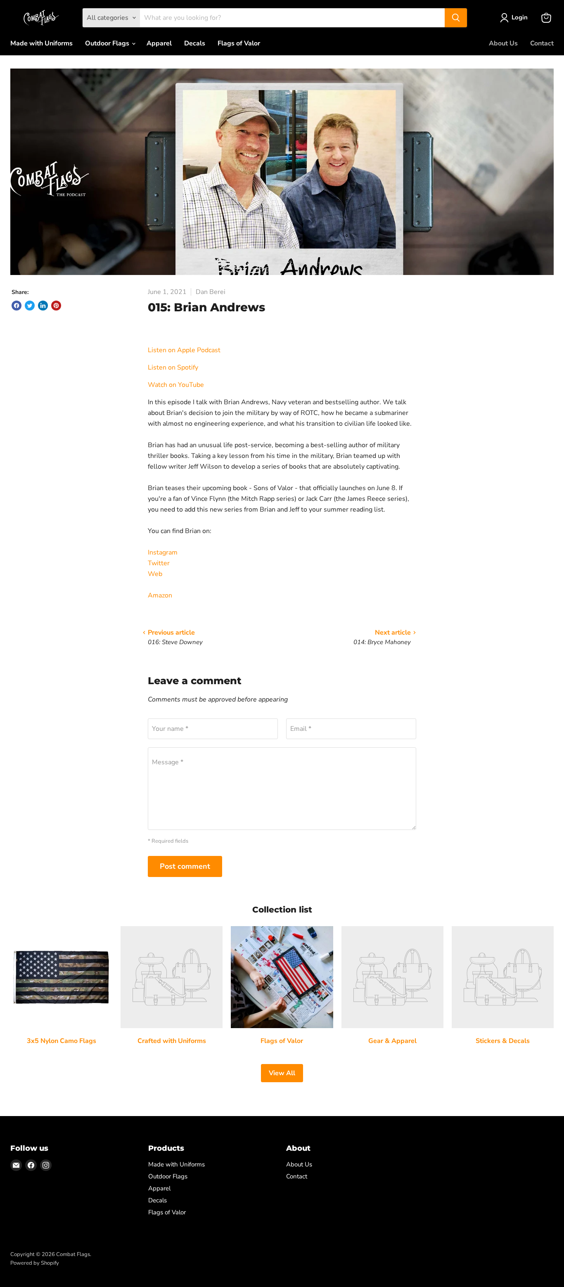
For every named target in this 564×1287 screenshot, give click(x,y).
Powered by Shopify (34, 1263)
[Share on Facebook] (16, 305)
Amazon (160, 595)
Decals (194, 43)
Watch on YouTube (177, 384)
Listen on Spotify (173, 367)
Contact (542, 43)
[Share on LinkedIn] (43, 305)
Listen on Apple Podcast (184, 350)
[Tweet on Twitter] (30, 305)
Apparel (159, 43)
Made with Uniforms (41, 43)
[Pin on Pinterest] (56, 305)
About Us (503, 43)
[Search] (456, 17)
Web (155, 573)
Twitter (159, 563)
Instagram (163, 552)
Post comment (185, 866)
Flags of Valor (239, 43)
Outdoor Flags (108, 43)
